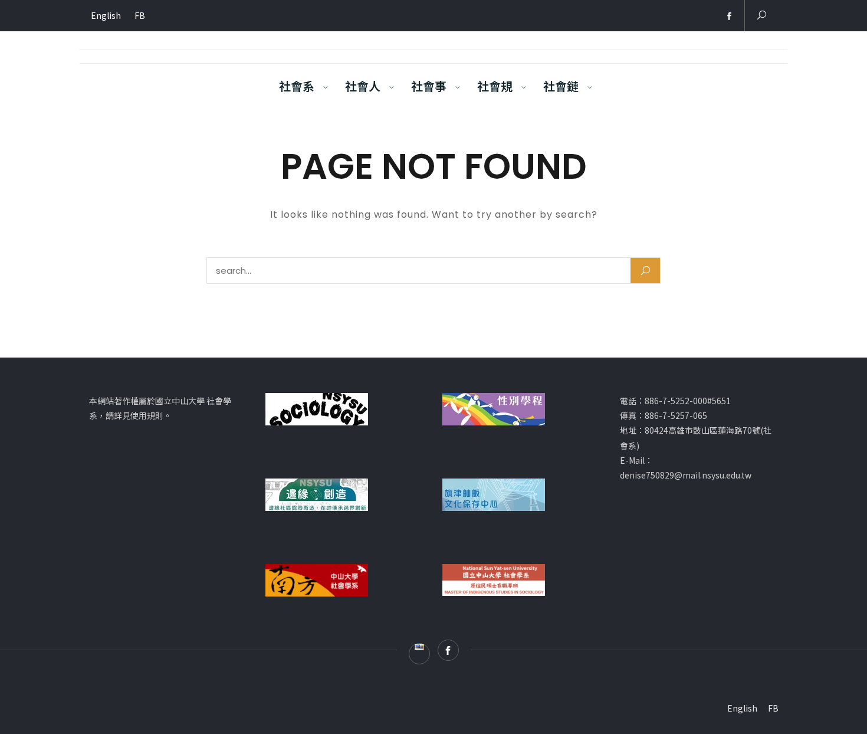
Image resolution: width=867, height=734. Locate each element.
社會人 (362, 85)
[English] (712, 16)
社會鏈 (561, 85)
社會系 (296, 85)
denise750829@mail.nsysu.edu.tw (685, 475)
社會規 (495, 85)
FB (139, 15)
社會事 (428, 85)
